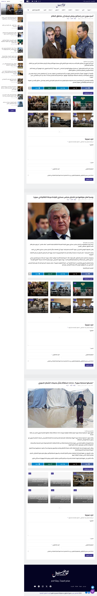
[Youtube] (35, 586)
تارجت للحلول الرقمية (45, 593)
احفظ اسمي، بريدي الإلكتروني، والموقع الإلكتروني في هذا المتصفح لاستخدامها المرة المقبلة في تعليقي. (70, 175)
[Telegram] (39, 586)
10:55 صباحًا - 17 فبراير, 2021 (87, 385)
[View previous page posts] (62, 132)
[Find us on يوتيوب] (32, 1)
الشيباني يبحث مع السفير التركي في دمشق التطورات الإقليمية (9, 64)
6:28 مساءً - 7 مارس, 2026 (64, 125)
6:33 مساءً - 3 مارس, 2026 (64, 485)
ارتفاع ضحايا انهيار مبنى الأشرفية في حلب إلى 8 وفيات (9, 79)
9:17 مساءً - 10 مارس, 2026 (64, 109)
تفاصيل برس (75, 593)
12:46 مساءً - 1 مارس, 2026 (87, 501)
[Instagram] (43, 586)
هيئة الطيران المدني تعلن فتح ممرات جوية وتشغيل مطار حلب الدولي (39, 481)
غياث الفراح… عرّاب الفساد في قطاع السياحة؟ (9, 25)
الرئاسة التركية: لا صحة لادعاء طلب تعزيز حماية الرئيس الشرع (10, 102)
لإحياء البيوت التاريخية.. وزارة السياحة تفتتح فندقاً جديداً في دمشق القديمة (9, 56)
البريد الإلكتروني (56, 169)
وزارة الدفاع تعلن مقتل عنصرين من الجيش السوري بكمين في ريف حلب (9, 95)
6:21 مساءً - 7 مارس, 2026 (42, 125)
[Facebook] (50, 586)
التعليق (91, 145)
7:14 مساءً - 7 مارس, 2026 (87, 125)
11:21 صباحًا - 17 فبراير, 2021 (87, 200)
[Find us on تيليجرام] (36, 1)
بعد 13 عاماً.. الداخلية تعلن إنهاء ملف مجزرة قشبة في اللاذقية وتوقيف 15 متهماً (9, 49)
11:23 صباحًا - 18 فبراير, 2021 (87, 18)
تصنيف (21, 1)
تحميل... (12, 110)
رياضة (52, 473)
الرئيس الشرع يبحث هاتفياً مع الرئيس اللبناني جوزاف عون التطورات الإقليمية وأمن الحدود (9, 41)
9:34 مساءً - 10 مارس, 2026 (87, 109)
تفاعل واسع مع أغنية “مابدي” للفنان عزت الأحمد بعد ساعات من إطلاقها (9, 18)
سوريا (79, 18)
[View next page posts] (59, 132)
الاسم (91, 162)
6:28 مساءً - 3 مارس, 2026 (42, 485)
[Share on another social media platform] (29, 88)
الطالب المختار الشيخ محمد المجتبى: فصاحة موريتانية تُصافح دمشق (9, 33)
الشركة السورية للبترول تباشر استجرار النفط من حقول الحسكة (83, 482)
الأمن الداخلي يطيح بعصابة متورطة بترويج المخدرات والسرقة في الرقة (61, 482)
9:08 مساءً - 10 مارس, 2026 (41, 109)
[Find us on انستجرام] (34, 1)
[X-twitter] (46, 586)
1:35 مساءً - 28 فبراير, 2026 (42, 501)
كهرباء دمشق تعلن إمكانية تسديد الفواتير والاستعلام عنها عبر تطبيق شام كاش (83, 498)
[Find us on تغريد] (38, 1)
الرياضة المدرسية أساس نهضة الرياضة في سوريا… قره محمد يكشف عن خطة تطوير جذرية (9, 88)
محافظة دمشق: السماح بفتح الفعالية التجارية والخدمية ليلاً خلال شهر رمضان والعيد (61, 498)
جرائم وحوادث (31, 114)
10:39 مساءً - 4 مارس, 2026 (87, 485)
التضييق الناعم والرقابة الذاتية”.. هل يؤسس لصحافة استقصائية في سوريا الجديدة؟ (9, 72)
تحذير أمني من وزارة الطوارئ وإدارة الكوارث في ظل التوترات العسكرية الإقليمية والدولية (38, 498)
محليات (78, 385)
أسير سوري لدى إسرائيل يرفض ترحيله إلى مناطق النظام (12, 10)
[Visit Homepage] (60, 5)
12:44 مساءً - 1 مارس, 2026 (64, 501)
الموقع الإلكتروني (89, 169)
